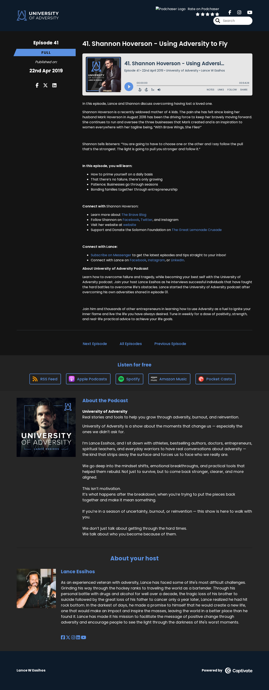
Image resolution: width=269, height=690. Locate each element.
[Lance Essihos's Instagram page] (73, 637)
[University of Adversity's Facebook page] (229, 12)
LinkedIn (177, 260)
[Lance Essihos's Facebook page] (63, 637)
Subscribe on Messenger (111, 255)
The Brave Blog (133, 214)
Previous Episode (170, 343)
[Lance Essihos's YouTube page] (83, 637)
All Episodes (131, 343)
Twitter (147, 219)
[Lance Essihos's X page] (68, 637)
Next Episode (95, 343)
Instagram (156, 260)
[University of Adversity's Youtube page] (247, 12)
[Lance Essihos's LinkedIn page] (78, 637)
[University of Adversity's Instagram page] (236, 12)
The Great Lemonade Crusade (197, 229)
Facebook (131, 219)
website (129, 224)
